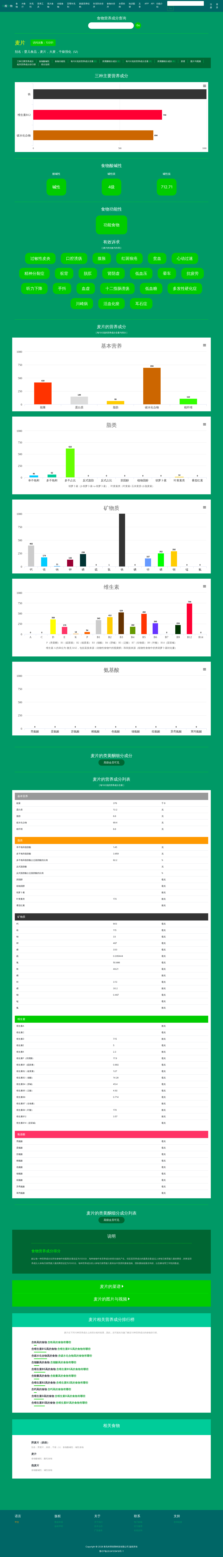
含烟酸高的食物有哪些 (63, 1362)
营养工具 (40, 5)
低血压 (141, 273)
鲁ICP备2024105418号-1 (111, 1551)
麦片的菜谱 (111, 1286)
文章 (140, 5)
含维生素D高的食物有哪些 (70, 1396)
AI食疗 (24, 5)
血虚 (86, 288)
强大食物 (50, 5)
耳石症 (141, 303)
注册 (211, 6)
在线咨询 (138, 1530)
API (152, 3)
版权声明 (59, 1526)
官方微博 (138, 1526)
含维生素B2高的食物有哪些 (72, 1382)
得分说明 (45, 64)
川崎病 (82, 303)
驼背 (64, 273)
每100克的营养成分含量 (84, 61)
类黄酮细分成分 (111, 61)
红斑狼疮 (129, 258)
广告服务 (98, 1530)
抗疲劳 (193, 273)
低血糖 (151, 288)
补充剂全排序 (98, 5)
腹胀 (102, 258)
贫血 (157, 258)
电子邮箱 (138, 1522)
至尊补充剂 (71, 5)
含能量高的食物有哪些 (63, 1375)
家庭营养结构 (84, 5)
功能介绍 (159, 5)
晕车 (167, 273)
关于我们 (98, 1522)
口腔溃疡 (74, 258)
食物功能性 (60, 61)
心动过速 (185, 258)
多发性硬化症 (185, 288)
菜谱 (183, 61)
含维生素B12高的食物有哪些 (74, 1348)
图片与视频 (195, 61)
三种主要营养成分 (25, 61)
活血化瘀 (111, 303)
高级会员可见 (111, 762)
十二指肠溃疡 (117, 288)
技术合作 (98, 1526)
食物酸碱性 (44, 61)
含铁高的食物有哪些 (59, 1342)
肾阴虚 (113, 273)
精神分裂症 (34, 273)
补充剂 (31, 5)
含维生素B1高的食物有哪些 (71, 1402)
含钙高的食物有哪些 (59, 1389)
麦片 (34, 1453)
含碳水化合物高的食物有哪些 (75, 1355)
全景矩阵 (122, 5)
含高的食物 (39, 1342)
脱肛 (88, 273)
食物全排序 (111, 5)
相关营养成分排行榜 (26, 64)
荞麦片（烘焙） (40, 1442)
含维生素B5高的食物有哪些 (72, 1369)
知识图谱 (132, 5)
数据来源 (59, 1522)
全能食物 (60, 5)
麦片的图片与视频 (111, 1299)
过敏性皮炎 (40, 258)
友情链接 (178, 1522)
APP (147, 3)
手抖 (62, 288)
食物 (18, 5)
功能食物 (111, 224)
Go (170, 8)
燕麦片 (35, 1465)
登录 (217, 6)
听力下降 (34, 288)
